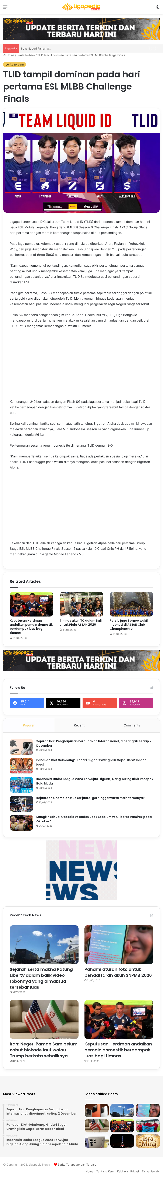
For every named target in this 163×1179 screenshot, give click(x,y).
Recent (79, 725)
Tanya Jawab (150, 1171)
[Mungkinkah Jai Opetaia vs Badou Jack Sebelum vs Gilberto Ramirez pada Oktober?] (21, 823)
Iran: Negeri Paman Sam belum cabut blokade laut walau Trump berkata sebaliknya (43, 1050)
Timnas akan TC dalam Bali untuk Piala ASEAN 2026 (81, 622)
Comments (132, 725)
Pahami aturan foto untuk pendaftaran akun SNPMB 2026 (118, 972)
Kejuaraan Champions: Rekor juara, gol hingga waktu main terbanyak (90, 798)
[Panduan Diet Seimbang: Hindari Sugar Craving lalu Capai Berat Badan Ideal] (21, 766)
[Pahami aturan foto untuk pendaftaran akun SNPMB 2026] (118, 944)
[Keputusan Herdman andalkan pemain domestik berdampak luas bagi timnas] (31, 604)
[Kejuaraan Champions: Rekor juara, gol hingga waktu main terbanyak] (21, 804)
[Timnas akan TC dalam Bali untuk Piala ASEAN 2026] (81, 604)
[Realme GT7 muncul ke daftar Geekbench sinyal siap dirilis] (97, 1110)
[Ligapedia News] (81, 7)
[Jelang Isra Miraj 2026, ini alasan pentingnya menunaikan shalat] (148, 1141)
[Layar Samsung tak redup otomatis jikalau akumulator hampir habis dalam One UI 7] (97, 1141)
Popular (29, 725)
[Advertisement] (81, 364)
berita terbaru (26, 55)
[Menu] (5, 8)
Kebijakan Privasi (128, 1171)
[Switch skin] (158, 8)
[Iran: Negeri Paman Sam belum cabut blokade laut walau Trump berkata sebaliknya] (44, 1019)
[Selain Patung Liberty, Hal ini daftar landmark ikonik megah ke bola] (122, 1141)
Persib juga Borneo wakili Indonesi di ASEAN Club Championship (129, 624)
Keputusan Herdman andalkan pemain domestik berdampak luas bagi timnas (31, 626)
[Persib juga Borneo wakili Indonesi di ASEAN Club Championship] (131, 604)
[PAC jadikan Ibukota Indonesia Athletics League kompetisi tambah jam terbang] (148, 1126)
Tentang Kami (105, 1171)
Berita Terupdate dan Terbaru (77, 1164)
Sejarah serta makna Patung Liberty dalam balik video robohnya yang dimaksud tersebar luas (41, 978)
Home (10, 55)
